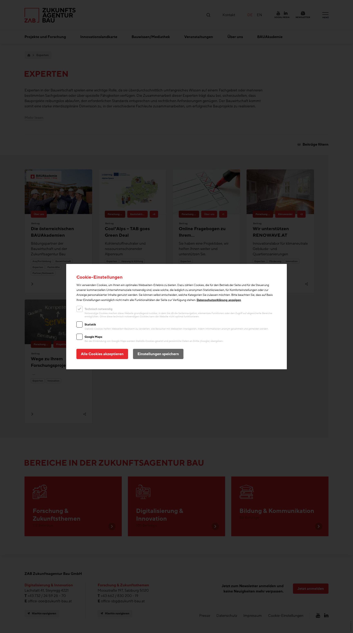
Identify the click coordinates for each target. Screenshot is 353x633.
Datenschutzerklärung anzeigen (219, 300)
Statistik (90, 325)
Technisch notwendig (98, 309)
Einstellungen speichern (158, 353)
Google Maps (93, 337)
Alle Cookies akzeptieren (102, 353)
